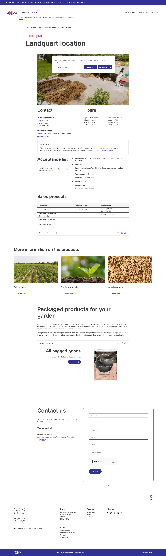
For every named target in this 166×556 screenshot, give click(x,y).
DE (32, 12)
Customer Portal (143, 12)
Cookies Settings (62, 67)
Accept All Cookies (105, 67)
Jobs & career (91, 512)
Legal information (68, 552)
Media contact (64, 537)
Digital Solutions (65, 519)
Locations (90, 517)
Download (66, 169)
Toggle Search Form (158, 12)
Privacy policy (105, 486)
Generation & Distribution (68, 512)
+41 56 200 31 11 (19, 521)
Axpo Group (81, 2)
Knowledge (37, 17)
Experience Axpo (61, 17)
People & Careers (48, 17)
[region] (83, 64)
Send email (63, 169)
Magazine (63, 535)
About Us (71, 17)
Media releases (65, 530)
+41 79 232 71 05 (43, 136)
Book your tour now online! (103, 150)
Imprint (58, 552)
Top (151, 499)
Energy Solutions (65, 514)
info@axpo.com (19, 519)
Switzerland (25, 12)
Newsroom (28, 17)
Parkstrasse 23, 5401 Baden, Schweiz (29, 529)
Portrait (62, 517)
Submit (95, 471)
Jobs (151, 12)
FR (34, 12)
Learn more (22, 293)
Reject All (90, 67)
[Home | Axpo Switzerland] (13, 13)
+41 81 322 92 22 (42, 121)
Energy (21, 17)
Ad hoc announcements (67, 532)
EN (37, 12)
